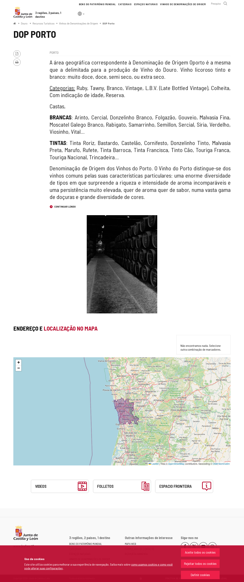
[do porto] (122, 264)
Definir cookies (200, 575)
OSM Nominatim (221, 463)
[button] (81, 13)
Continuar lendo (65, 206)
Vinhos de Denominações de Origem (78, 23)
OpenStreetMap (176, 463)
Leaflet (155, 463)
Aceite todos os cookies (200, 552)
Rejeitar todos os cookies (200, 563)
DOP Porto (109, 23)
